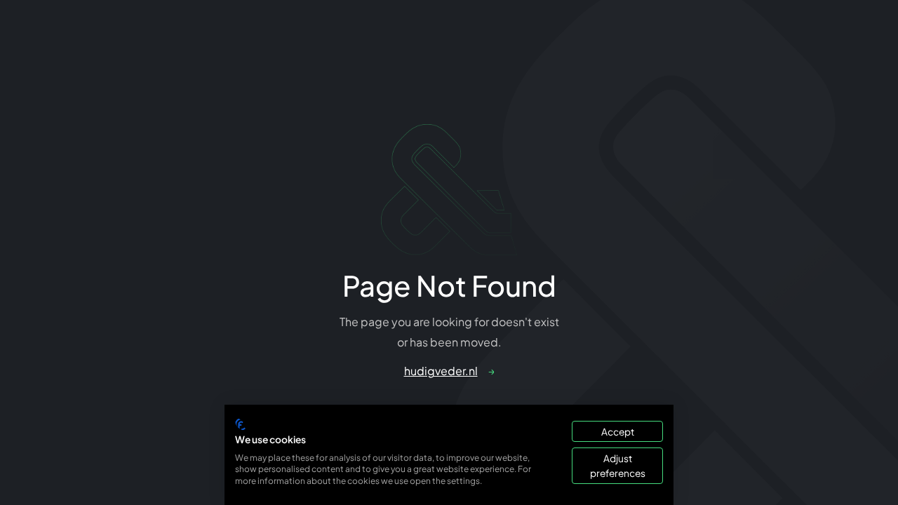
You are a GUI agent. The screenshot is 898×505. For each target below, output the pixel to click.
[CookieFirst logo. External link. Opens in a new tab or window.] (240, 424)
